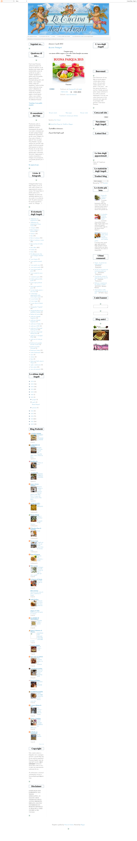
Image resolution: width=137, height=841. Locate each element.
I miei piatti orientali (36, 261)
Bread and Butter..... (36, 680)
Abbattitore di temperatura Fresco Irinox (35, 224)
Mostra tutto (41, 744)
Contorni (32, 233)
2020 (32, 392)
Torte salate (33, 367)
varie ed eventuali (71, 94)
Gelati (32, 251)
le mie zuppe (33, 301)
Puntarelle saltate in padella (104, 197)
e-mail (53, 36)
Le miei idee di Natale (36, 303)
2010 (32, 421)
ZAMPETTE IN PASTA (37, 692)
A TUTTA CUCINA (36, 433)
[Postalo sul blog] (76, 92)
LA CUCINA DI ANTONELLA (35, 618)
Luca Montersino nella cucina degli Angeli (82, 36)
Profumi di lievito (35, 314)
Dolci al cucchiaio (34, 238)
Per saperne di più (32, 36)
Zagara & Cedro (35, 610)
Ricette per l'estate (35, 350)
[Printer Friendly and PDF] (51, 89)
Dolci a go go (34, 566)
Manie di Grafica (69, 824)
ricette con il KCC (34, 326)
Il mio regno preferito (36, 282)
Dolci (31, 235)
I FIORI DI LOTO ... (36, 503)
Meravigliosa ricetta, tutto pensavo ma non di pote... (101, 291)
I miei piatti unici (35, 265)
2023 (32, 384)
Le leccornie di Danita (36, 579)
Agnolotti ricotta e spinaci (39, 622)
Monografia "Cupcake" (36, 307)
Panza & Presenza (35, 554)
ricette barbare (34, 599)
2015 (32, 397)
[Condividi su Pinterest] (80, 92)
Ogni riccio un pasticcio (37, 656)
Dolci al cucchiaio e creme (37, 240)
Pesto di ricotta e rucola (39, 648)
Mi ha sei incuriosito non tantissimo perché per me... (101, 271)
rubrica (32, 357)
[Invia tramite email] (74, 92)
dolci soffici (33, 247)
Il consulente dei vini (44, 36)
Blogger (83, 824)
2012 (32, 416)
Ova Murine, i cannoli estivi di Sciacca (39, 711)
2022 (32, 386)
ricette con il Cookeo (35, 324)
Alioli (38, 531)
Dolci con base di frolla (36, 244)
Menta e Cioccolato (36, 718)
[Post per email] (71, 92)
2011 (32, 419)
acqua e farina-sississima (35, 485)
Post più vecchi (84, 113)
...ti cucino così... (34, 472)
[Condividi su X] (77, 92)
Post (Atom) (57, 120)
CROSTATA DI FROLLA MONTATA (40, 476)
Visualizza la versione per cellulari (68, 115)
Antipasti (33, 227)
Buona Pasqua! (55, 47)
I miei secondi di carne (36, 273)
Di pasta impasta (35, 645)
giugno (34, 399)
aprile (34, 402)
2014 (32, 411)
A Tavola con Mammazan (34, 732)
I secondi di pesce (34, 276)
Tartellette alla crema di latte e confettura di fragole (37, 594)
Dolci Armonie (34, 590)
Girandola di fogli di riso (39, 582)
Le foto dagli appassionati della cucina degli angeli (35, 295)
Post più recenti (53, 113)
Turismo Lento (34, 541)
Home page (69, 113)
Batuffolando (34, 461)
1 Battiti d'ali (64, 92)
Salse (31, 359)
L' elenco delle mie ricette (63, 36)
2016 (32, 394)
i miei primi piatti (35, 267)
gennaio (34, 407)
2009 (32, 424)
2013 (32, 413)
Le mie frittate (34, 299)
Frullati (32, 249)
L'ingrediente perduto (36, 668)
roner (31, 354)
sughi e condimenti (35, 365)
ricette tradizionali (35, 352)
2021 (32, 389)
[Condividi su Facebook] (79, 92)
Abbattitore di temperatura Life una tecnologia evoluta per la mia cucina (46, 39)
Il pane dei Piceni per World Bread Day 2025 (40, 673)
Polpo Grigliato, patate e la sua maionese (40, 661)
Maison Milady (35, 515)
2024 (32, 381)
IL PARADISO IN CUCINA (35, 446)
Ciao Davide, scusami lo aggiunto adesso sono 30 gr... (101, 278)
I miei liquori (34, 259)
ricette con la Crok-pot (36, 339)
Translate (105, 183)
